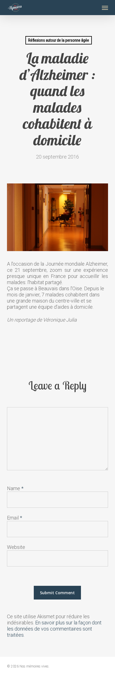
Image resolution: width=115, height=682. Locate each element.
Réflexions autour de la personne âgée (58, 40)
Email (14, 518)
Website (16, 547)
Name (15, 488)
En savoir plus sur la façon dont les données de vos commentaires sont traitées (54, 629)
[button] (105, 7)
